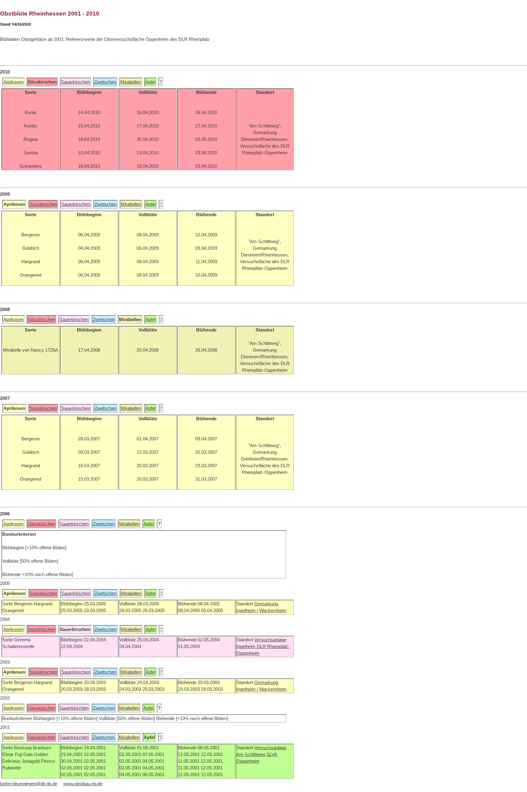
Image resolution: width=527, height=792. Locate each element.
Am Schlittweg (250, 754)
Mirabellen (130, 82)
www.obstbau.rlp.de (82, 783)
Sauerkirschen (75, 82)
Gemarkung (266, 603)
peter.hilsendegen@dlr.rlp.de (29, 783)
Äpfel (150, 82)
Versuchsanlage (270, 639)
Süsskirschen (43, 204)
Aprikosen (13, 82)
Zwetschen (105, 82)
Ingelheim (246, 646)
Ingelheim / (247, 610)
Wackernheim (273, 610)
